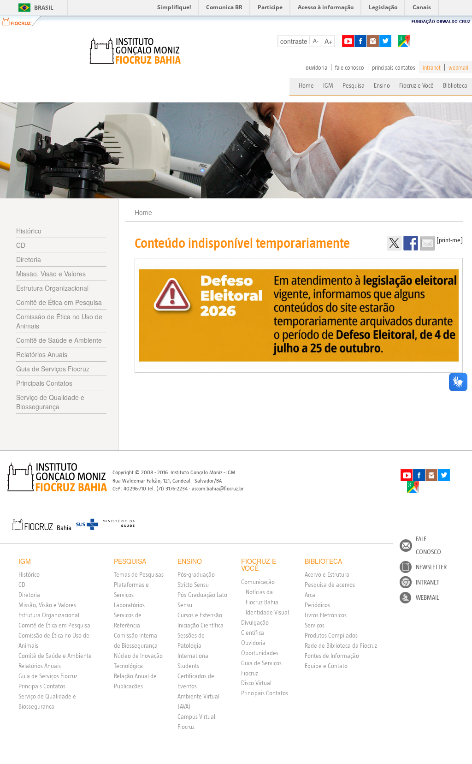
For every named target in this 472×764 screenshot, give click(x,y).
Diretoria (28, 259)
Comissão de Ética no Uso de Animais (59, 321)
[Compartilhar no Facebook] (410, 243)
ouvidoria (316, 67)
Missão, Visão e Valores (51, 273)
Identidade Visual (267, 612)
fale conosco (349, 67)
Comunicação (258, 581)
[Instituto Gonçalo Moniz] (134, 50)
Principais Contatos (44, 383)
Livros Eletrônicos (326, 615)
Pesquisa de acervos (330, 584)
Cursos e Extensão (199, 615)
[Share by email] (427, 243)
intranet (432, 67)
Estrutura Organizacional (52, 287)
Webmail (427, 597)
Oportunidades (259, 653)
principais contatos (393, 67)
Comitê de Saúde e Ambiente (59, 340)
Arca (310, 594)
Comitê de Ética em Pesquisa (59, 302)
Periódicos (317, 605)
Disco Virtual (256, 682)
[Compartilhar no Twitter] (394, 243)
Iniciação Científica (200, 625)
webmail (458, 67)
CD (20, 245)
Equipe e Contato (326, 665)
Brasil (34, 8)
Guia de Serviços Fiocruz (52, 368)
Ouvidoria (253, 642)
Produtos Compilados (331, 635)
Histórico (28, 230)
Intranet (427, 582)
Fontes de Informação (332, 655)
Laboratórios (129, 605)
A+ (328, 41)
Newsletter (431, 567)
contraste (293, 41)
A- (316, 40)
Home (306, 85)
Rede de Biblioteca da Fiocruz (341, 645)
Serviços (314, 625)
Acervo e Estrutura (327, 574)
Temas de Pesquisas (139, 574)
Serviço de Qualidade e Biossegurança (50, 402)
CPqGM (57, 477)
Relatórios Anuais (41, 354)
